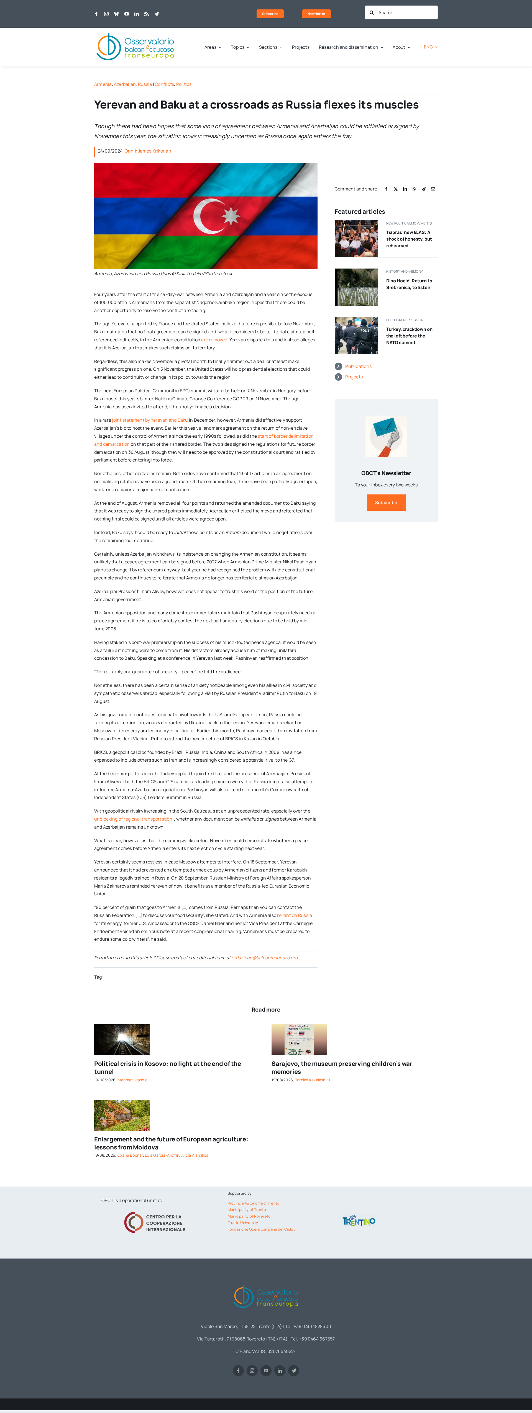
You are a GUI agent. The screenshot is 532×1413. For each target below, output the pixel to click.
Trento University (243, 1222)
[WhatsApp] (414, 189)
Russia (145, 84)
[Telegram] (423, 189)
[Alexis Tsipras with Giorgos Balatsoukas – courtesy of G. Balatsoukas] (356, 223)
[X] (395, 189)
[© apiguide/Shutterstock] (122, 1026)
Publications (358, 366)
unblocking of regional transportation (133, 819)
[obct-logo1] (135, 30)
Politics (184, 84)
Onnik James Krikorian (148, 151)
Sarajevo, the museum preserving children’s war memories (342, 1067)
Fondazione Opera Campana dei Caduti (262, 1229)
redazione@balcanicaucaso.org (264, 958)
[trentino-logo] (359, 1216)
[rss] (146, 14)
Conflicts (164, 84)
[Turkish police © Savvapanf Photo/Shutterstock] (356, 319)
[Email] (433, 189)
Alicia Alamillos (194, 1155)
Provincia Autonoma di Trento (254, 1203)
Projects (354, 377)
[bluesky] (116, 14)
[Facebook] (386, 189)
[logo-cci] (156, 1211)
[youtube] (126, 14)
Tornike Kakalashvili (312, 1079)
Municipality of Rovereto (249, 1216)
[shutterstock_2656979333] (122, 1102)
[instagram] (106, 14)
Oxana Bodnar (130, 1155)
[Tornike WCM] (299, 1026)
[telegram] (156, 14)
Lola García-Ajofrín (162, 1155)
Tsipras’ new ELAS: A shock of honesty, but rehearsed (409, 239)
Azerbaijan (125, 84)
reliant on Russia (294, 915)
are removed (214, 340)
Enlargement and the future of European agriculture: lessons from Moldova (171, 1143)
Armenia (103, 84)
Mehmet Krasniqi (133, 1079)
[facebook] (96, 14)
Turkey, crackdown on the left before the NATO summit (409, 335)
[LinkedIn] (405, 189)
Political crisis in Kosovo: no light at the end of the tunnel (167, 1067)
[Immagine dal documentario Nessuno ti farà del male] (356, 271)
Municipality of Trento (247, 1209)
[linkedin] (136, 14)
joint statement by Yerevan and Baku (150, 420)
